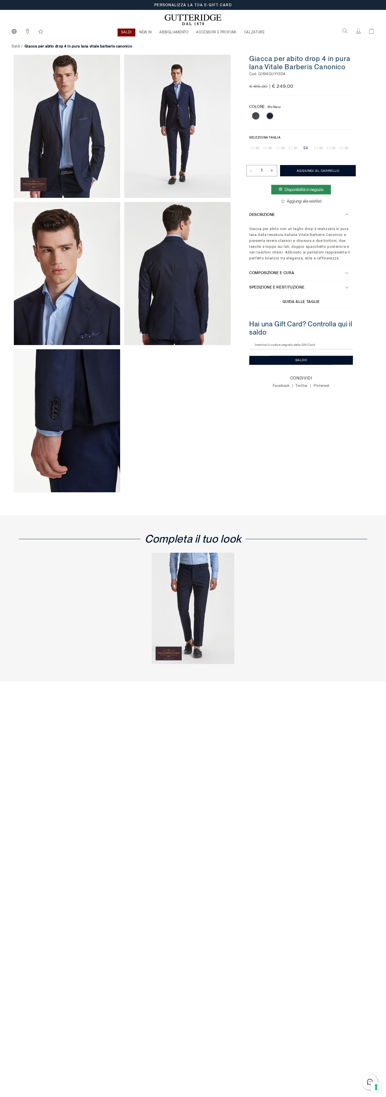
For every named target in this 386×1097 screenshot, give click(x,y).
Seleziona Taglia (264, 137)
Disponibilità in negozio (304, 189)
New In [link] (145, 32)
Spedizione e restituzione (276, 287)
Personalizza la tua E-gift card (193, 5)
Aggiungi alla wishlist (304, 201)
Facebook (281, 385)
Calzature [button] (254, 32)
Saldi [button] (126, 32)
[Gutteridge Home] (193, 19)
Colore (265, 106)
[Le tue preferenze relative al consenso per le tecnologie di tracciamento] (376, 1087)
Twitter (302, 385)
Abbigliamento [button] (173, 32)
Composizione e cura (271, 273)
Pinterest (321, 385)
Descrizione (262, 214)
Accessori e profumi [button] (216, 32)
